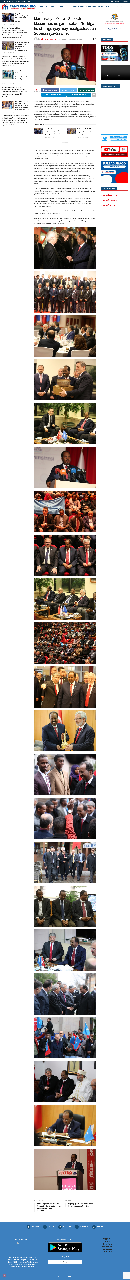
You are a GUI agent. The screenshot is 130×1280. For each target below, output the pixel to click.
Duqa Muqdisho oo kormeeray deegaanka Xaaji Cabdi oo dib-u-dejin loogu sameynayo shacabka (54, 132)
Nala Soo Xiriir (124, 1)
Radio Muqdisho (67, 1276)
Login (120, 6)
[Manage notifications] (4, 1275)
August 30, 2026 (7, 112)
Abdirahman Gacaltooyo (48, 39)
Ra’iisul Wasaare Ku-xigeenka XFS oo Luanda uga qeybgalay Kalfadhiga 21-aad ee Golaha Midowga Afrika (22, 105)
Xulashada (78, 39)
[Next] (66, 143)
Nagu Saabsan (115, 1)
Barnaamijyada (78, 6)
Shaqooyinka (91, 6)
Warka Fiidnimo (108, 205)
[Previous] (63, 143)
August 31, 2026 (50, 137)
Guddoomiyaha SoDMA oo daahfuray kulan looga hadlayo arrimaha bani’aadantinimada (85, 132)
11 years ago (63, 39)
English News (65, 6)
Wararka (54, 6)
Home (35, 13)
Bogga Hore (43, 6)
